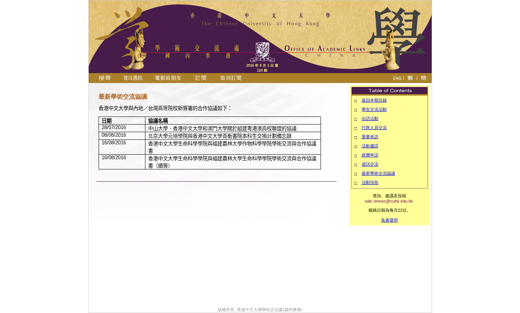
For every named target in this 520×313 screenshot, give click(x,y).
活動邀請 (370, 146)
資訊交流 (370, 164)
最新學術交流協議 (378, 173)
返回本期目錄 (374, 100)
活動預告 (370, 182)
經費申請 (370, 155)
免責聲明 (389, 220)
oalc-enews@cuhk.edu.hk (389, 201)
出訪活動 (370, 118)
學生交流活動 (374, 109)
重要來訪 (370, 136)
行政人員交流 (374, 127)
